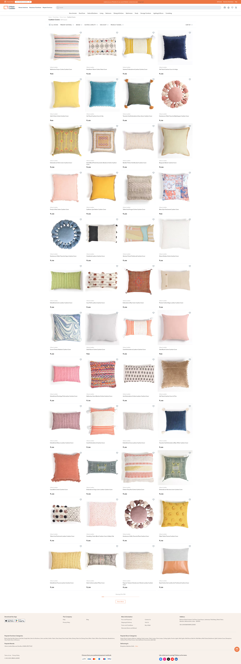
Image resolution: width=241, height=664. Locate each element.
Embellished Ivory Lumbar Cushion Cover (134, 443)
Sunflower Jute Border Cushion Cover (96, 209)
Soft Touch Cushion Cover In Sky (94, 116)
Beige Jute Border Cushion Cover (168, 162)
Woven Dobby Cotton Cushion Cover (169, 256)
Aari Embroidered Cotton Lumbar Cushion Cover (136, 396)
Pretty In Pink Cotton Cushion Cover (59, 209)
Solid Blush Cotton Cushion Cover (168, 349)
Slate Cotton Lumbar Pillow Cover (95, 583)
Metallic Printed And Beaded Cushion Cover (134, 162)
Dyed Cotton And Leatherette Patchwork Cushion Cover (174, 583)
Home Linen (63, 17)
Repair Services (47, 7)
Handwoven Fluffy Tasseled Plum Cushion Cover (136, 536)
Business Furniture (35, 7)
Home (50, 17)
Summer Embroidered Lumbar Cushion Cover (135, 69)
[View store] (225, 7)
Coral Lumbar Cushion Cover (130, 629)
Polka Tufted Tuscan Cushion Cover (168, 536)
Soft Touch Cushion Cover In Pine (168, 396)
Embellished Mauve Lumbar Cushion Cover (61, 443)
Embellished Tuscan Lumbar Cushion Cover (62, 583)
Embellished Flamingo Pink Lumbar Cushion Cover (63, 396)
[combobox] (22, 2)
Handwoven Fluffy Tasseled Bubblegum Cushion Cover (174, 116)
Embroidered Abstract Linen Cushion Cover (171, 489)
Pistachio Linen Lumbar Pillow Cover (96, 629)
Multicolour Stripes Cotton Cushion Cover (61, 69)
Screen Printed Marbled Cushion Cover (60, 349)
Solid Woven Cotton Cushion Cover (95, 349)
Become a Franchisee (228, 1)
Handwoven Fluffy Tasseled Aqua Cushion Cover (63, 256)
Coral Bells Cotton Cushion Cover (59, 489)
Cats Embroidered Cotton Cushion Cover (170, 629)
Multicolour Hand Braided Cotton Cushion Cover (99, 396)
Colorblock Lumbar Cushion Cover (95, 256)
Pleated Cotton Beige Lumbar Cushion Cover (171, 302)
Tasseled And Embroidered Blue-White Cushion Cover (173, 443)
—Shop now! (141, 2)
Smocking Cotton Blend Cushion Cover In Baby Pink (100, 536)
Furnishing (56, 17)
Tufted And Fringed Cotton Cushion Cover (134, 209)
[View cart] (236, 7)
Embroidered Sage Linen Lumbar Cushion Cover (99, 489)
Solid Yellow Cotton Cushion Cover (59, 116)
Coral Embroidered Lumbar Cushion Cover (134, 349)
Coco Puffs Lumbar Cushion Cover (95, 302)
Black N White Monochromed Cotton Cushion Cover (64, 629)
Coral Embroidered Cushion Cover (95, 443)
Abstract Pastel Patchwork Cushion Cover (134, 256)
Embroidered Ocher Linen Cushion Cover (61, 162)
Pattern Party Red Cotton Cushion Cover (133, 489)
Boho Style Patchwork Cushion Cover (169, 209)
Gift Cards (219, 1)
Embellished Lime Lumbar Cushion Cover (61, 302)
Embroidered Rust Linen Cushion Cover (133, 302)
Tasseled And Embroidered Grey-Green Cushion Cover (137, 116)
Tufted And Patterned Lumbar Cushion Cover (62, 536)
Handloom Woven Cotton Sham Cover (96, 69)
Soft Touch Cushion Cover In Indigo (168, 69)
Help (236, 1)
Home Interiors (23, 7)
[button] (29, 2)
